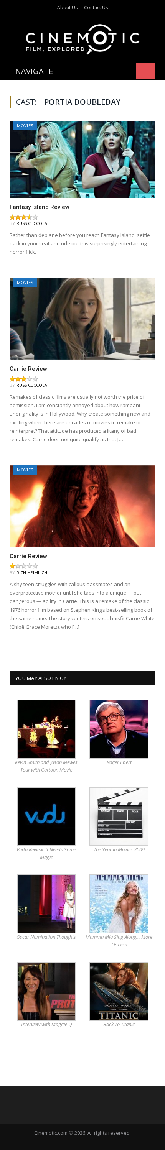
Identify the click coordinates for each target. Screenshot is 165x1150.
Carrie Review (28, 368)
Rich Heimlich (32, 572)
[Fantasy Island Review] (82, 159)
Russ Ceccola (32, 223)
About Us (67, 7)
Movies (25, 125)
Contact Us (96, 7)
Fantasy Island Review (39, 207)
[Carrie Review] (82, 319)
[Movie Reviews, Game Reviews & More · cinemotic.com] (82, 38)
